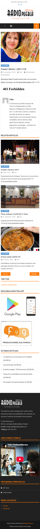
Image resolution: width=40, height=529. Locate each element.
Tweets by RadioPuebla (9, 285)
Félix (20, 72)
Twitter (5, 506)
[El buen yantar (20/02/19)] (20, 239)
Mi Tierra (5, 65)
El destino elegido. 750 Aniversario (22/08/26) (18, 369)
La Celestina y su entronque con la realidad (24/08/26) (17, 358)
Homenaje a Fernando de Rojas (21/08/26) (17, 382)
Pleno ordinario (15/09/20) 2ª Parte (14, 214)
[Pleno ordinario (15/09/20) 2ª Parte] (20, 196)
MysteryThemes (28, 523)
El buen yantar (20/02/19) (10, 257)
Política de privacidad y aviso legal (20, 526)
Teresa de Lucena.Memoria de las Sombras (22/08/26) (17, 375)
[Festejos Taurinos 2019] (20, 152)
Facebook (6, 508)
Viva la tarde (7, 492)
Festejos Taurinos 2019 (10, 170)
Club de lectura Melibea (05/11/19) (35, 274)
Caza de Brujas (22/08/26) (12, 365)
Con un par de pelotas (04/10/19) (7, 274)
